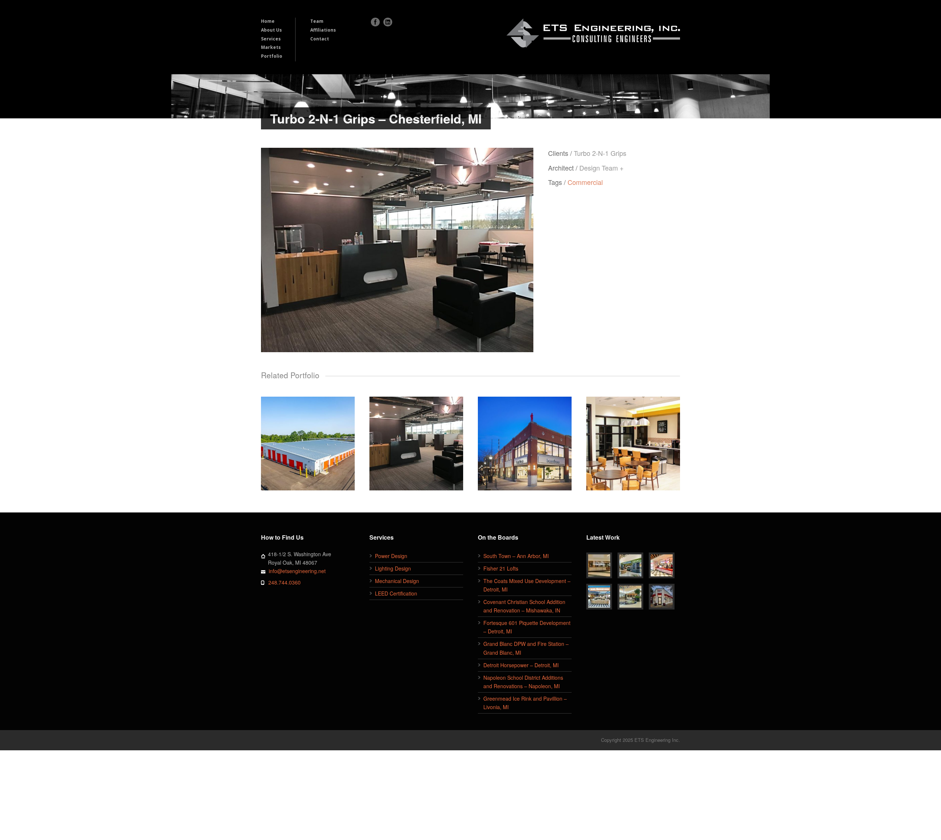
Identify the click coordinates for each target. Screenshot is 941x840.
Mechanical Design (397, 581)
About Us (271, 30)
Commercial (585, 182)
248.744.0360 (284, 582)
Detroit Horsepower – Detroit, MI (521, 665)
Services (271, 39)
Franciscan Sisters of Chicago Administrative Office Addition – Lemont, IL (633, 439)
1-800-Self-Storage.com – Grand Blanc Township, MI (308, 439)
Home (268, 21)
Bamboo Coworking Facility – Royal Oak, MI (524, 439)
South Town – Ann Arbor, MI (516, 556)
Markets (271, 47)
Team (316, 21)
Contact (319, 39)
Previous (273, 249)
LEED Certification (396, 593)
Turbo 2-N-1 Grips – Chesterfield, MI (416, 440)
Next (520, 249)
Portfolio (271, 56)
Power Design (391, 556)
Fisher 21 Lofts (500, 568)
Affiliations (323, 30)
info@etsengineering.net (297, 571)
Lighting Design (393, 568)
